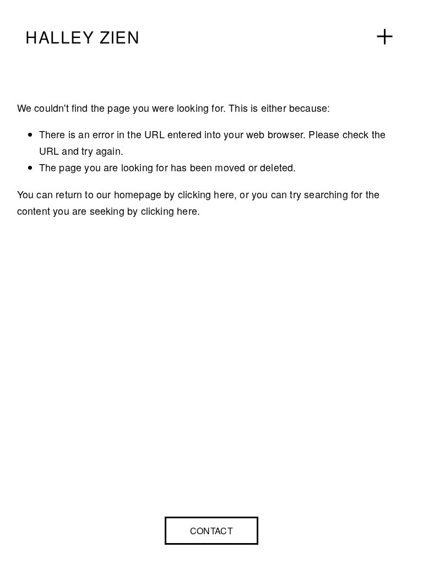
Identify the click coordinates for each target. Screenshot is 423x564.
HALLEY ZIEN (82, 36)
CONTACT (211, 530)
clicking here (206, 194)
